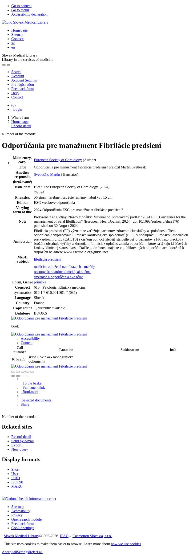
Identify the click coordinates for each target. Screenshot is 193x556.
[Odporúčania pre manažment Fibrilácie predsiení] (49, 318)
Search (16, 72)
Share (25, 404)
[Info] (32, 371)
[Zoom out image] (18, 371)
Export (16, 445)
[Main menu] (8, 65)
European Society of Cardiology (58, 160)
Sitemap (17, 35)
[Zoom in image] (13, 371)
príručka (40, 282)
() (13, 105)
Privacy (17, 515)
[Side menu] (4, 65)
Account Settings (24, 80)
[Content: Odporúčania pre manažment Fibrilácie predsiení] (49, 334)
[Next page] (27, 376)
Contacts (17, 39)
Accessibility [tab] (30, 338)
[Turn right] (18, 376)
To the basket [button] (31, 383)
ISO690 (17, 482)
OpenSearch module (26, 519)
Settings (23, 552)
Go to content (21, 6)
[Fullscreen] (27, 371)
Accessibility (20, 511)
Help (15, 93)
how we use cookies (126, 544)
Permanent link (33, 387)
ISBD (15, 478)
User (14, 474)
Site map (17, 507)
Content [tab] (26, 343)
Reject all (36, 552)
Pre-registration (22, 84)
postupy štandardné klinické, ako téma (62, 272)
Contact (17, 97)
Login (16, 109)
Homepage (19, 30)
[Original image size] (22, 371)
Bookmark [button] (29, 392)
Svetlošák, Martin (47, 174)
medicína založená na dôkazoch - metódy (64, 267)
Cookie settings (22, 528)
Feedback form (22, 89)
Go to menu (20, 10)
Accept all (9, 552)
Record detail (21, 437)
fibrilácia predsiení (47, 259)
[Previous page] (22, 376)
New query (19, 449)
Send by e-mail (22, 441)
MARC (17, 486)
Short (15, 469)
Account (17, 76)
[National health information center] (29, 499)
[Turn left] (13, 376)
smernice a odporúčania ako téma (58, 277)
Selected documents (36, 400)
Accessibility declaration (29, 14)
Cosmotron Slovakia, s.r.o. (92, 536)
